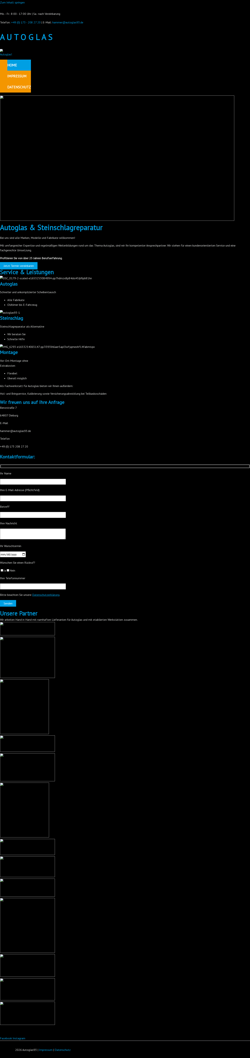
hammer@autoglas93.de (67, 22)
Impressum (46, 1050)
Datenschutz (63, 1050)
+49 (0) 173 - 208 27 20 (26, 22)
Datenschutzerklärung (45, 595)
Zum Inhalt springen (12, 2)
